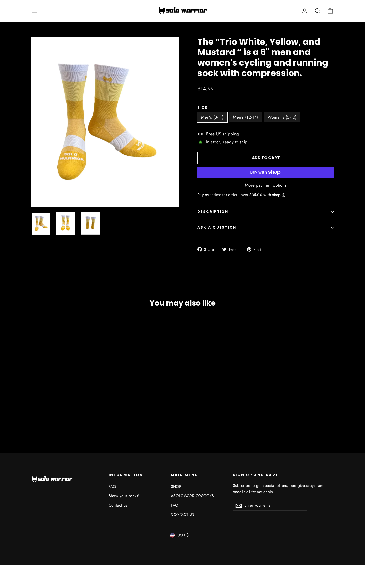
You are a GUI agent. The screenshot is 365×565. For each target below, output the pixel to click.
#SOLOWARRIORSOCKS (192, 496)
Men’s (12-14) (245, 117)
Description (212, 211)
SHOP (176, 486)
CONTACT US (183, 514)
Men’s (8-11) (212, 117)
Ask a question (216, 227)
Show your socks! (124, 496)
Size (202, 108)
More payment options (266, 185)
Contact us (118, 505)
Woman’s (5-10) (282, 117)
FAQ (112, 486)
